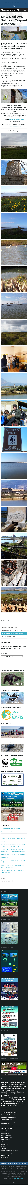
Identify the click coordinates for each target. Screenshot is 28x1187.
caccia (9, 1082)
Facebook (10, 4)
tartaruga (13, 1101)
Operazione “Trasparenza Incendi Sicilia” (10, 835)
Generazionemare (7, 1092)
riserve (10, 1099)
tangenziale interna (6, 1101)
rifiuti (3, 1099)
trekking (4, 1103)
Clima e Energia (5, 1137)
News (2, 1146)
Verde (19, 1103)
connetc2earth (8, 1084)
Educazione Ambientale (7, 1117)
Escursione (22, 1086)
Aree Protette (5, 1123)
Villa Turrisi (8, 1105)
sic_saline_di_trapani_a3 (16, 119)
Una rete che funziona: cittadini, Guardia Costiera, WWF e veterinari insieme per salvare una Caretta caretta (13, 840)
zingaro (16, 1105)
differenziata (15, 1084)
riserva (7, 1099)
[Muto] (22, 1074)
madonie (21, 1092)
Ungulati (3, 1130)
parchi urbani (13, 1096)
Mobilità (3, 1144)
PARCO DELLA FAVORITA (21, 1096)
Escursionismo (9, 1087)
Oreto (20, 1094)
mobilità (6, 1093)
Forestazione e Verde (7, 1122)
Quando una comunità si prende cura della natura (13, 832)
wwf (12, 1105)
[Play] (3, 1074)
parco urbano (4, 1097)
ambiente (4, 1082)
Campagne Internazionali (8, 1112)
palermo (5, 1095)
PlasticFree (20, 1098)
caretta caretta (20, 1082)
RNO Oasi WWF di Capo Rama (9, 627)
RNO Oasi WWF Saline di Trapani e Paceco (12, 633)
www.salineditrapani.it (14, 126)
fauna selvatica (20, 1088)
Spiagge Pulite (5, 1155)
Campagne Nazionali (6, 1115)
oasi (9, 1093)
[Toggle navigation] (25, 10)
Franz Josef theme (18, 1178)
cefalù (2, 1084)
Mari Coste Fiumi (5, 1135)
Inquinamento (5, 1133)
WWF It (20, 4)
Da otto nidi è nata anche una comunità (10, 828)
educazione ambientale (12, 1086)
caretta (13, 1082)
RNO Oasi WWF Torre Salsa (9, 637)
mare (2, 1094)
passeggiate (12, 1098)
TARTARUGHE (20, 1101)
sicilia (18, 1100)
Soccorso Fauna (5, 1153)
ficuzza (3, 1090)
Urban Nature (10, 1103)
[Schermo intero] (25, 1074)
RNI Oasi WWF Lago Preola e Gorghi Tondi (12, 630)
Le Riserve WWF (7, 624)
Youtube (16, 4)
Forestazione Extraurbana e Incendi (10, 1126)
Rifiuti (2, 1142)
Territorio (3, 1158)
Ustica (15, 1103)
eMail (24, 4)
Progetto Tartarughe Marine (9, 1150)
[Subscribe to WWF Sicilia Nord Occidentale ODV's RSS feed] (14, 6)
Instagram (4, 4)
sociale (23, 1099)
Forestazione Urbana (6, 1128)
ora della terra (14, 1094)
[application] (14, 1068)
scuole (14, 1099)
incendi (15, 1092)
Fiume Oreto (10, 1090)
